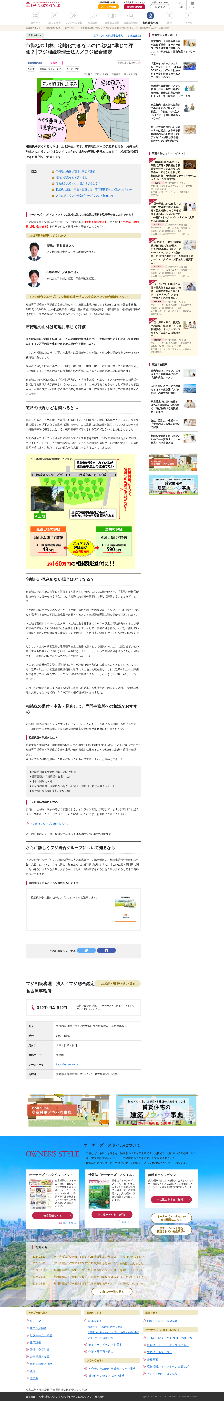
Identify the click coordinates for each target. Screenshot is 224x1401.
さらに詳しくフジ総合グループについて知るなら (84, 195)
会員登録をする (52, 1215)
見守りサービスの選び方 (100, 1338)
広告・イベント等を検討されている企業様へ (171, 1230)
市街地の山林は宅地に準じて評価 (75, 171)
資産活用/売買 (131, 22)
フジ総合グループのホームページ (49, 823)
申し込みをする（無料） (112, 1214)
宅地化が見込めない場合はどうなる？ (78, 183)
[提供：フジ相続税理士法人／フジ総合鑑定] (117, 35)
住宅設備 (92, 22)
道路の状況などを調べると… (73, 177)
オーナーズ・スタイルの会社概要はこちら (171, 1218)
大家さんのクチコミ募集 (162, 1373)
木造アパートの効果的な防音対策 (105, 1327)
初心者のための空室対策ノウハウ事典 (112, 1368)
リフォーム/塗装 (73, 22)
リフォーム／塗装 (41, 1335)
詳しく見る (69, 1223)
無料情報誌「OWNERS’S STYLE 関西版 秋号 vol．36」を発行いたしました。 (100, 1270)
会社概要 (152, 1359)
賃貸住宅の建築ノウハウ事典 (106, 1375)
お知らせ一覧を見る (112, 1291)
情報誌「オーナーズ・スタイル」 (168, 1345)
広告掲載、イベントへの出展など (168, 1366)
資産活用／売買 (39, 1356)
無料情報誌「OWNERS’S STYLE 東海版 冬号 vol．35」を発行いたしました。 (100, 1263)
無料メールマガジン (159, 1352)
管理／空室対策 (39, 1349)
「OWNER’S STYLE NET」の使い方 (169, 1338)
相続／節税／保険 (41, 1364)
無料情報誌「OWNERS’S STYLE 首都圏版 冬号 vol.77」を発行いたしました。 (100, 1256)
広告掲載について (48, 1396)
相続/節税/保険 (150, 22)
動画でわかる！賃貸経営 (162, 1321)
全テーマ (35, 22)
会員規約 (99, 1396)
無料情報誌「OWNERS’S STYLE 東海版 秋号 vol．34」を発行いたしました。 (100, 1283)
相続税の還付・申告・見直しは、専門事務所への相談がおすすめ (94, 189)
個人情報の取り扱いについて (76, 1396)
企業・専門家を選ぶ (100, 1351)
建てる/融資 (55, 22)
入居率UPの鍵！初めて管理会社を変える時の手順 (113, 1332)
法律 (169, 22)
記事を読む (95, 1321)
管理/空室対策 (112, 22)
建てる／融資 (38, 1328)
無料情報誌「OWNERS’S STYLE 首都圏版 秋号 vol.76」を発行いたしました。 (100, 1276)
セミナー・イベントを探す (105, 1344)
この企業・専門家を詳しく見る (118, 983)
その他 (188, 22)
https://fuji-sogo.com (67, 1064)
